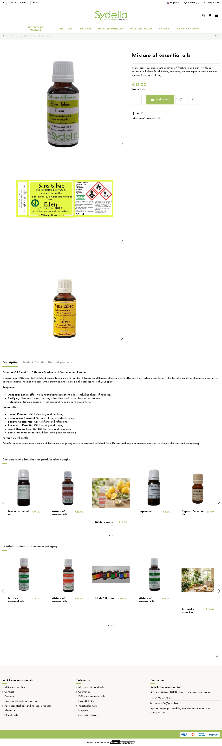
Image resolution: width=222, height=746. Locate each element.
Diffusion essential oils (91, 696)
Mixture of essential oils (146, 118)
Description (10, 362)
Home (35, 3)
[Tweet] (138, 113)
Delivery (13, 3)
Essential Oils (86, 701)
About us (9, 710)
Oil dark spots (104, 522)
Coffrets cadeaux (88, 715)
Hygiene (83, 710)
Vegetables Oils (87, 706)
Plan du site (11, 715)
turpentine (144, 511)
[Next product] (218, 36)
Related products (60, 362)
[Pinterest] (142, 113)
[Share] (133, 113)
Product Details (33, 362)
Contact (24, 3)
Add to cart (163, 99)
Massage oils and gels (91, 687)
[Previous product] (216, 36)
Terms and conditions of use (21, 701)
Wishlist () (193, 3)
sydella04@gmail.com (167, 703)
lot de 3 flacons (104, 598)
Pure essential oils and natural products (27, 706)
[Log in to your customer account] (210, 15)
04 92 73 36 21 (163, 698)
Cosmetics (84, 692)
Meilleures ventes (14, 687)
